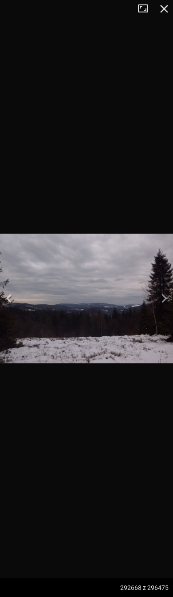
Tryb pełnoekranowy (146, 9)
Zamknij (164, 9)
